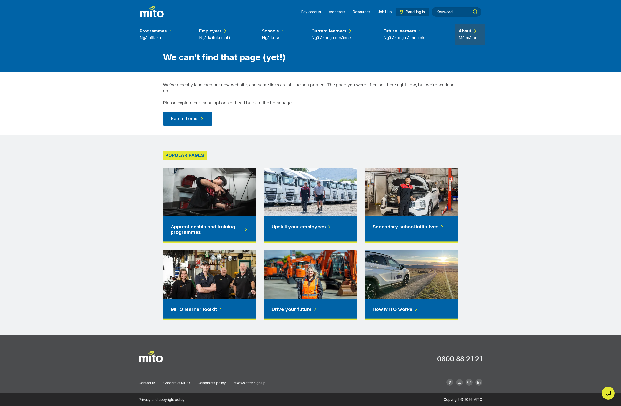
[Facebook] (449, 382)
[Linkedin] (478, 382)
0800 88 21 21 (459, 359)
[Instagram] (459, 382)
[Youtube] (469, 382)
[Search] (475, 12)
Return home (184, 118)
